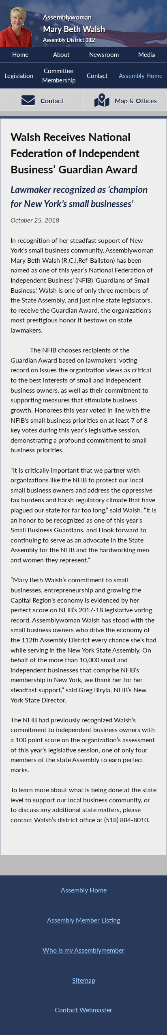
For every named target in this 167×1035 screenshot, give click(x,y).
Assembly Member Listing (83, 920)
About (61, 54)
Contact (97, 75)
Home (20, 54)
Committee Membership (58, 75)
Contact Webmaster (83, 1009)
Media (146, 54)
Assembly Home (141, 75)
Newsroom (104, 54)
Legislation (18, 75)
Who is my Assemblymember (83, 950)
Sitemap (83, 980)
